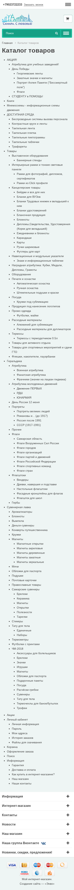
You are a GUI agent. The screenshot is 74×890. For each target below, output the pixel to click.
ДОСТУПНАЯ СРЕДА (20, 114)
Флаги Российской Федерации (36, 461)
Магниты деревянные (31, 552)
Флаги (21, 91)
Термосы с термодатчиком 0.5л (37, 338)
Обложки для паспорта (26, 571)
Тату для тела (21, 625)
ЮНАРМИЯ (24, 397)
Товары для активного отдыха (31, 342)
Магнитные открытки (30, 543)
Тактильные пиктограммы (28, 137)
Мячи (15, 566)
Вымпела (18, 520)
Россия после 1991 (29, 420)
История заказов (22, 737)
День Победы (20, 68)
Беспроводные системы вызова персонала (39, 119)
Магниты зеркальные (30, 561)
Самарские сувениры (25, 589)
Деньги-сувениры (23, 525)
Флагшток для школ (29, 498)
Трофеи (22, 708)
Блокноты (23, 219)
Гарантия (18, 765)
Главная (7, 42)
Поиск (11, 756)
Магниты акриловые (30, 548)
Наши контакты (21, 783)
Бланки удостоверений (31, 210)
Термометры (20, 639)
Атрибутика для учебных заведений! (35, 64)
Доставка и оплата (24, 769)
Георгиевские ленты (30, 73)
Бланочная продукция (31, 215)
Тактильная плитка (24, 132)
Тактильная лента (23, 128)
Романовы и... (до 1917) (32, 415)
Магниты (17, 539)
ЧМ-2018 (17, 648)
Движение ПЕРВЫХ (29, 388)
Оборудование (21, 274)
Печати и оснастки (24, 278)
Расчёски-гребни (27, 689)
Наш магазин (20, 778)
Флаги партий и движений (33, 456)
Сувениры (23, 694)
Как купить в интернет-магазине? (33, 774)
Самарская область (29, 438)
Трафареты (19, 146)
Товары (12, 151)
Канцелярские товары (26, 187)
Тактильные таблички (25, 142)
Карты (21, 242)
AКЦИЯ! (12, 59)
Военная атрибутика (30, 370)
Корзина (12, 746)
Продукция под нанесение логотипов (36, 306)
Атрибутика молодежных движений (34, 383)
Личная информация (25, 724)
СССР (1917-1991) (29, 425)
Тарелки (22, 616)
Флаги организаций (29, 452)
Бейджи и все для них (31, 192)
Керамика (23, 598)
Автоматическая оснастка (33, 283)
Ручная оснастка (27, 288)
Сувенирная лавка (19, 507)
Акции (11, 715)
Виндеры (22, 479)
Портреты (18, 406)
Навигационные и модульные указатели (38, 256)
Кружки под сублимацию (32, 301)
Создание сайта (30, 883)
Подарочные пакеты (30, 680)
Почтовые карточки (24, 580)
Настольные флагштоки (32, 488)
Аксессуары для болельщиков (36, 653)
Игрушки (22, 666)
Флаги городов (26, 447)
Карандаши (24, 237)
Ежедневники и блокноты (33, 233)
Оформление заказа (20, 751)
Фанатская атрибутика (31, 374)
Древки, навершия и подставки (37, 484)
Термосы (17, 333)
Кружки (16, 534)
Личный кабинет (17, 719)
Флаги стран (25, 470)
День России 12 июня (26, 402)
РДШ (20, 393)
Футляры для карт (28, 251)
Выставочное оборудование (30, 155)
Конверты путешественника (30, 530)
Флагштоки (19, 475)
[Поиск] (56, 33)
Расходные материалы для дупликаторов (44, 329)
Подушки (17, 575)
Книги (10, 100)
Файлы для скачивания (27, 742)
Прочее (17, 429)
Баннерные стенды (29, 160)
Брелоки (22, 593)
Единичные (24, 630)
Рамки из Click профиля (32, 183)
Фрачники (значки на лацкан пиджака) (41, 379)
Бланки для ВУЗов (28, 196)
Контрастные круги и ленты (29, 123)
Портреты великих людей (33, 411)
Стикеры (17, 621)
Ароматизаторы (22, 511)
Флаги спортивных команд (34, 466)
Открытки (23, 607)
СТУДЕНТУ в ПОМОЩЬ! (27, 96)
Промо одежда (21, 310)
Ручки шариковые (28, 247)
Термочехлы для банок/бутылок (37, 703)
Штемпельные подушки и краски (38, 292)
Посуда (16, 297)
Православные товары (26, 584)
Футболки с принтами (26, 644)
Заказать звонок (33, 4)
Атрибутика (19, 365)
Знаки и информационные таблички (40, 260)
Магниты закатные (29, 557)
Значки (21, 662)
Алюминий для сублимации (34, 324)
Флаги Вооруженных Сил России (38, 443)
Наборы (22, 635)
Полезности (24, 612)
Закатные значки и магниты (34, 78)
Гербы (16, 502)
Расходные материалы (27, 320)
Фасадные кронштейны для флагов (40, 493)
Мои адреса (19, 733)
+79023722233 (12, 4)
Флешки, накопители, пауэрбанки (33, 356)
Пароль (17, 728)
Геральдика (14, 361)
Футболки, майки (27, 315)
